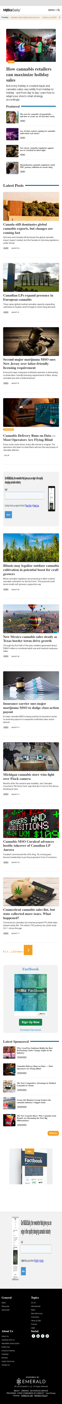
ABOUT (17, 1391)
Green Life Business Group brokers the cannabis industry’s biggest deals (34, 1101)
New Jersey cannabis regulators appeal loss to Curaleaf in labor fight (36, 149)
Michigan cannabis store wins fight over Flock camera (28, 776)
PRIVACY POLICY (41, 1396)
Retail (33, 1310)
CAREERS (25, 1391)
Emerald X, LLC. (27, 1387)
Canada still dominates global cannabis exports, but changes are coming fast (28, 228)
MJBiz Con (6, 1347)
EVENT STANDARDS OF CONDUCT (30, 1393)
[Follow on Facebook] (33, 1336)
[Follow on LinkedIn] (38, 1336)
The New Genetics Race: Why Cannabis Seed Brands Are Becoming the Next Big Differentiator (36, 1118)
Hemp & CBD (36, 1321)
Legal (33, 1328)
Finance (34, 1324)
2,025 (14, 951)
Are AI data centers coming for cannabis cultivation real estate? (37, 132)
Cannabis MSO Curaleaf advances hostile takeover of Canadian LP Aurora (28, 845)
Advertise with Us (8, 1340)
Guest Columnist (8, 1361)
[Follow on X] (42, 1336)
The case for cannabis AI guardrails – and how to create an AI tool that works (37, 115)
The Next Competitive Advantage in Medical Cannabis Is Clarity (36, 1084)
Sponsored (22, 1057)
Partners (5, 1358)
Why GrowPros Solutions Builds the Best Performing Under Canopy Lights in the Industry (34, 1050)
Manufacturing (36, 1314)
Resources (5, 1306)
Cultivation (35, 1317)
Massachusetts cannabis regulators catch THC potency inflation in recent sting (37, 166)
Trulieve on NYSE (49, 17)
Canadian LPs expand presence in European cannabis (28, 297)
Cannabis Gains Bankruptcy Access (25, 17)
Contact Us (6, 1365)
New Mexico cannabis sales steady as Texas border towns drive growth (30, 638)
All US (33, 1303)
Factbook (5, 1354)
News (23, 121)
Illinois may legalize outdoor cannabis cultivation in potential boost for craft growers (31, 569)
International (35, 1306)
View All (53, 1133)
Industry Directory (8, 1351)
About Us (5, 1336)
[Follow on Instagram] (47, 1336)
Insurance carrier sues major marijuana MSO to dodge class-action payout (31, 707)
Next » (20, 951)
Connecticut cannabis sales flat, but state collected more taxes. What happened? (29, 913)
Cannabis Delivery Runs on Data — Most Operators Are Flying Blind (29, 437)
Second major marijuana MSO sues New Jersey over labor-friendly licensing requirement (29, 363)
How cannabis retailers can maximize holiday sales (28, 74)
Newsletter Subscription (10, 1343)
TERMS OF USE (27, 1396)
